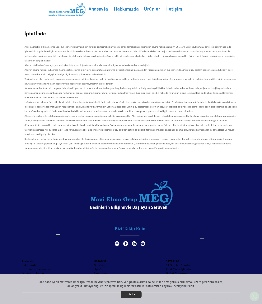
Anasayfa (27, 261)
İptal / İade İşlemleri (179, 269)
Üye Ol (98, 269)
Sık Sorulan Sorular (178, 265)
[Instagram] (117, 241)
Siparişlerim (101, 273)
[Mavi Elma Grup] (67, 9)
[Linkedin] (134, 241)
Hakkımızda (29, 265)
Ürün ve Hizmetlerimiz (36, 269)
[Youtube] (142, 241)
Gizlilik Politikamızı (147, 286)
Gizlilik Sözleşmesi (177, 273)
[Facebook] (125, 241)
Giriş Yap (99, 265)
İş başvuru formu (33, 273)
